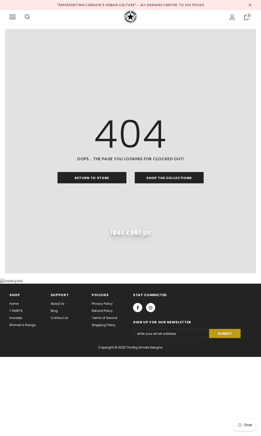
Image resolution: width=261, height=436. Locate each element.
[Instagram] (150, 307)
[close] (249, 5)
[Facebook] (137, 307)
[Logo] (130, 16)
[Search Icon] (27, 17)
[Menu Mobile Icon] (12, 17)
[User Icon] (232, 17)
